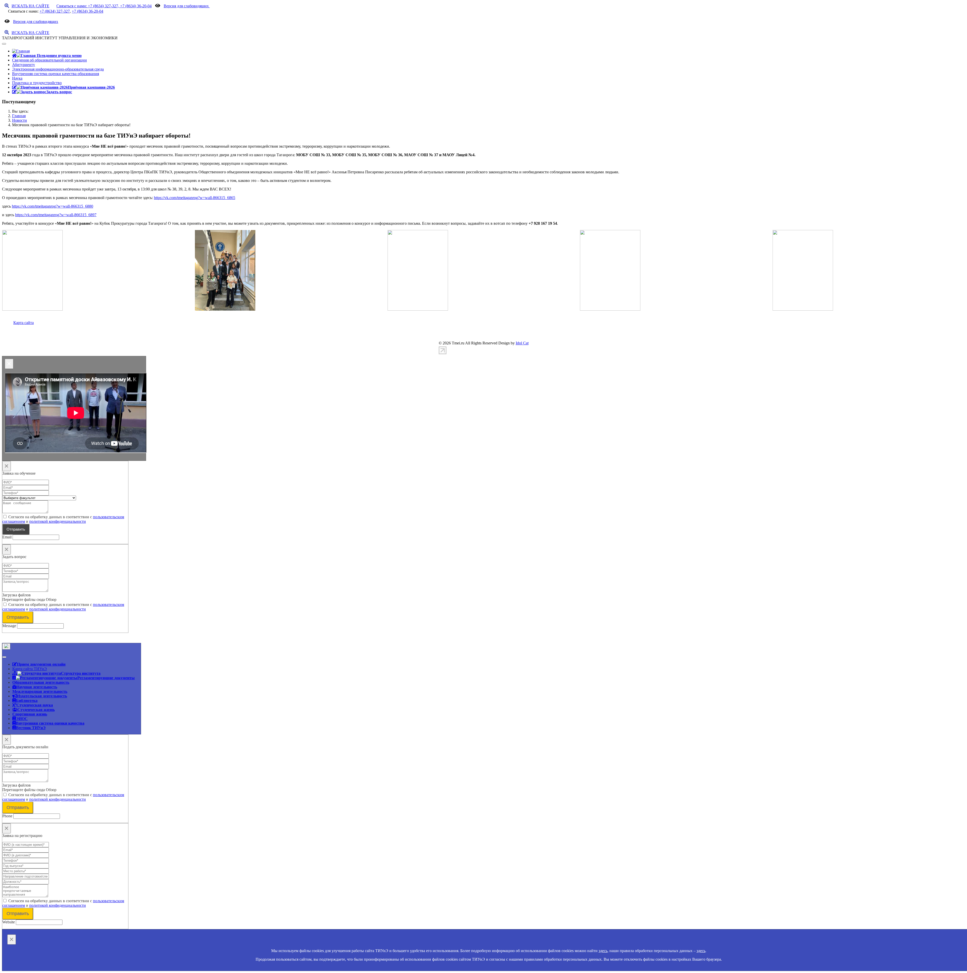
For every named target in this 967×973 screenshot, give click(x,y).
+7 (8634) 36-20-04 (87, 11)
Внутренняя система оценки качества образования (55, 74)
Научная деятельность (36, 687)
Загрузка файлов (16, 595)
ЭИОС (22, 719)
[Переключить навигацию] (4, 44)
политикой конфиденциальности (57, 521)
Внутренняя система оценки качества (50, 723)
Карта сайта (23, 322)
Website (8, 922)
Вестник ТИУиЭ (31, 728)
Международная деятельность (39, 691)
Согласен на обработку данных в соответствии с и (63, 519)
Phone (7, 816)
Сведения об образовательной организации (49, 60)
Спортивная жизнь (29, 714)
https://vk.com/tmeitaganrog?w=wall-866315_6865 (194, 198)
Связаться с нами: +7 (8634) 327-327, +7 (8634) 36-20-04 (104, 6)
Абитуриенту (23, 64)
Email (7, 537)
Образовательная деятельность (40, 682)
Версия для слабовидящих (187, 6)
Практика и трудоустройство (37, 83)
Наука (17, 78)
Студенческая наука (34, 705)
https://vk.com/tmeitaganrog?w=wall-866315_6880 (52, 206)
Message (9, 626)
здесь (603, 951)
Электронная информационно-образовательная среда (58, 69)
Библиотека (27, 700)
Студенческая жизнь (36, 709)
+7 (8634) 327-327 (55, 11)
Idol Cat (522, 343)
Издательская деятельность (42, 696)
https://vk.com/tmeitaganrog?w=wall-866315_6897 (55, 215)
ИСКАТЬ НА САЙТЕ (30, 6)
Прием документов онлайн (41, 664)
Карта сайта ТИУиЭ (29, 669)
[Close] (6, 646)
